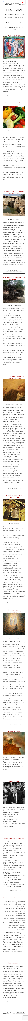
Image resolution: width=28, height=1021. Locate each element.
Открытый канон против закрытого (14, 838)
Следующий (20, 1012)
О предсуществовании (14, 731)
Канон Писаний (14, 781)
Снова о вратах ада (14, 35)
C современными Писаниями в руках (14, 897)
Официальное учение (14, 963)
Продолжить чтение (14, 95)
